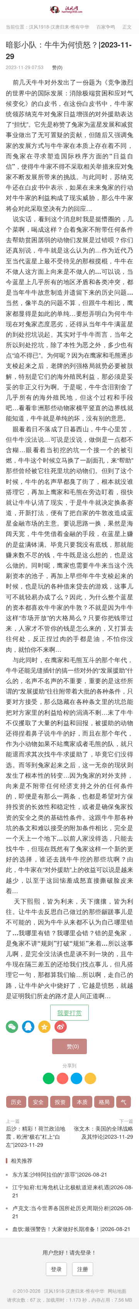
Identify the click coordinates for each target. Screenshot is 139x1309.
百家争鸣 (106, 26)
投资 (60, 1102)
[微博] (60, 1027)
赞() (56, 67)
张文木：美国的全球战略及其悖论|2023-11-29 (103, 1132)
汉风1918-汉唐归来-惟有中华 (69, 9)
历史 (16, 1102)
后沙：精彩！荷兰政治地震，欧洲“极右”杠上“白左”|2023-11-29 (35, 1136)
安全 (38, 1102)
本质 (82, 1102)
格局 (104, 1102)
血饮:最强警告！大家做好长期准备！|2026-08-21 (71, 1229)
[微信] (12, 1027)
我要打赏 (69, 1012)
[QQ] (28, 1027)
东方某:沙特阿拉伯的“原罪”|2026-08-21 (59, 1174)
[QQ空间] (44, 1027)
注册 (82, 1269)
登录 (56, 1269)
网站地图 (117, 1290)
